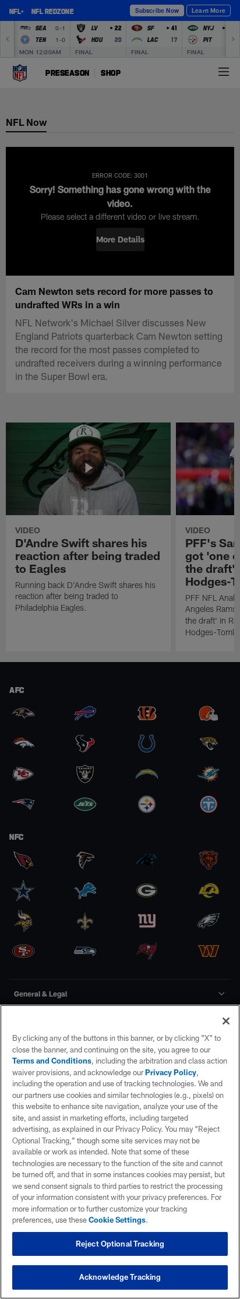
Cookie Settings (117, 1219)
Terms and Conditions (51, 1060)
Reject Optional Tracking (120, 1243)
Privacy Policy (170, 1072)
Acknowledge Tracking (120, 1277)
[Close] (226, 1021)
